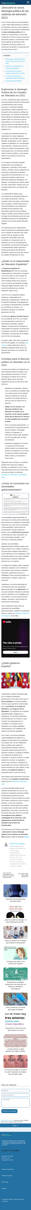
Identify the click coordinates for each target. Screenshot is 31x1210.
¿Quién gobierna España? (14, 81)
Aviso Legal (5, 1182)
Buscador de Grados (7, 1156)
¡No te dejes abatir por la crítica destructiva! (23, 875)
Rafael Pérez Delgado (17, 843)
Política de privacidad (7, 1169)
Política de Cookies (7, 1175)
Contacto (4, 1188)
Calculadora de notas (7, 1160)
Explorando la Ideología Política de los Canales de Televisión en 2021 (15, 61)
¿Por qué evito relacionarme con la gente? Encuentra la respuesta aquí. (8, 875)
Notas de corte (6, 1158)
